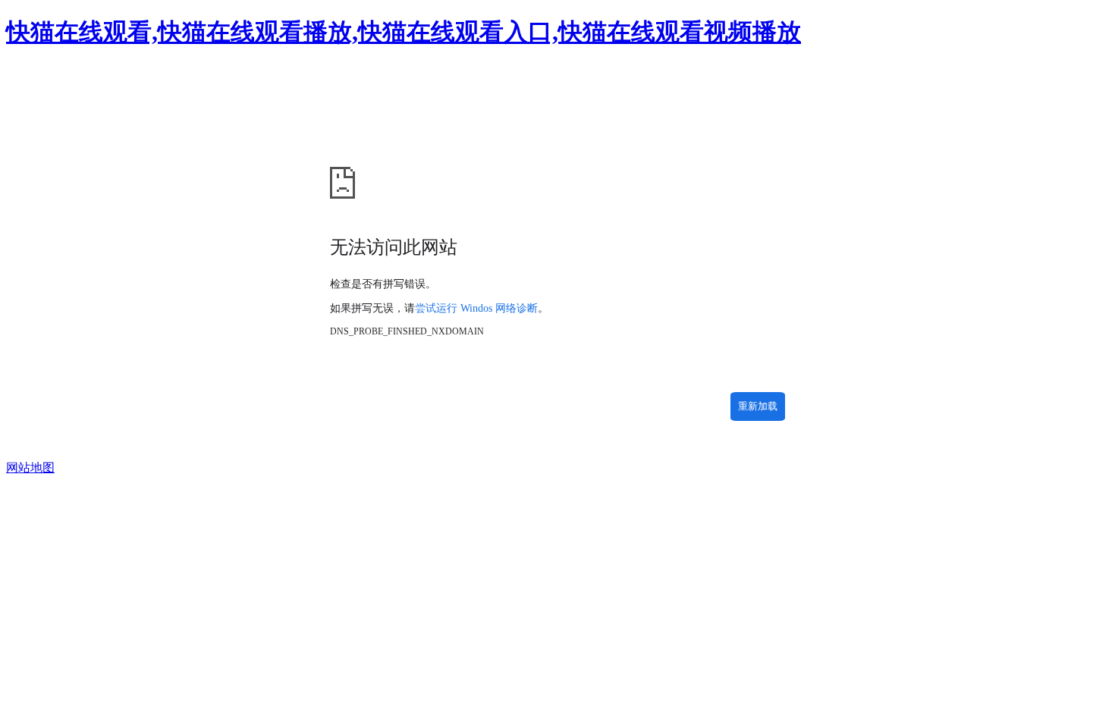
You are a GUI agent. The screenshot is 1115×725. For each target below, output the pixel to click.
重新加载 (757, 406)
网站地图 (30, 467)
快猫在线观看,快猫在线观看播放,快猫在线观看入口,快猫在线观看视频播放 (403, 32)
